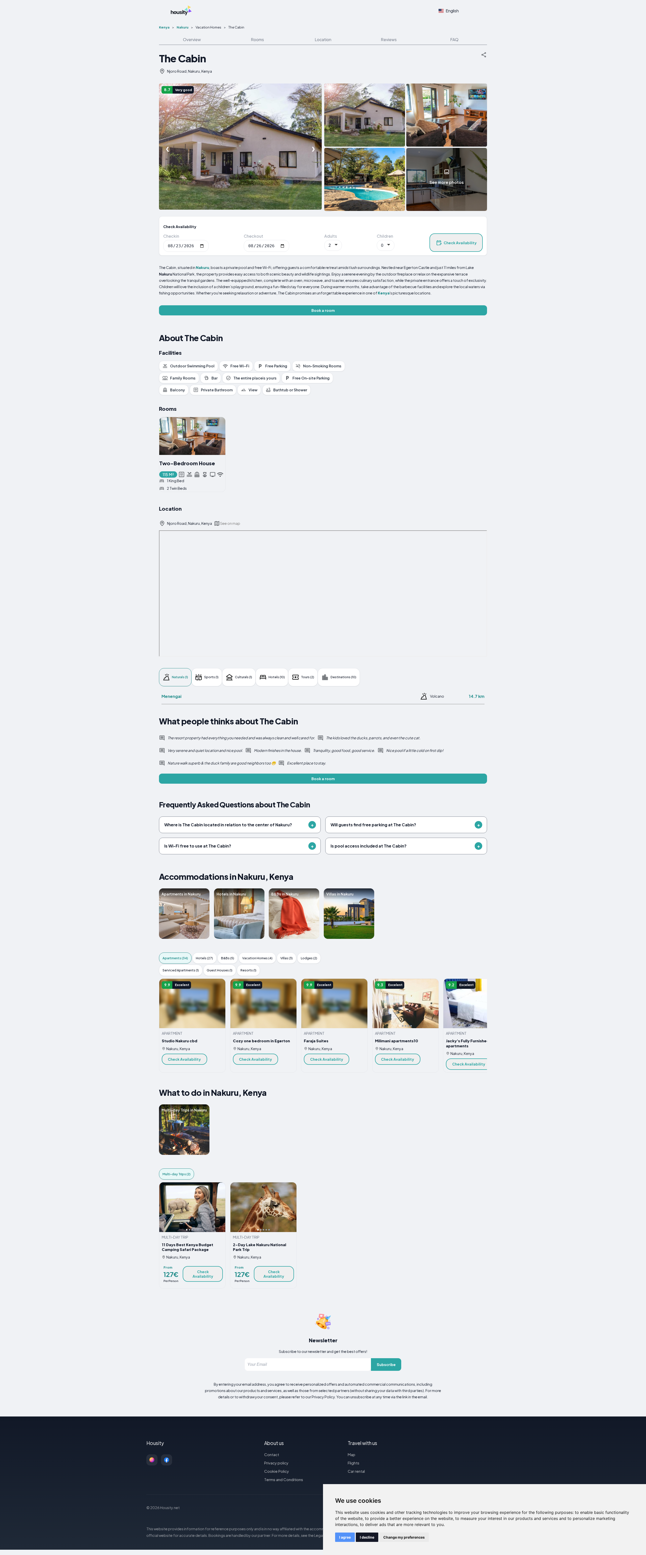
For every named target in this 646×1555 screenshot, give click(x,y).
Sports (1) (211, 677)
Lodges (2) (309, 958)
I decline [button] (367, 1537)
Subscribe (386, 1364)
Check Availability (460, 242)
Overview (192, 39)
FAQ (454, 39)
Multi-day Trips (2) (177, 1174)
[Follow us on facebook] (166, 1459)
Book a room (323, 310)
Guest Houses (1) (219, 970)
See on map (230, 523)
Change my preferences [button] (404, 1537)
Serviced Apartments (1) (181, 970)
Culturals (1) (243, 677)
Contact (271, 1454)
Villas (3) (286, 958)
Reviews (389, 39)
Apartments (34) (175, 958)
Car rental (356, 1471)
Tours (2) (307, 677)
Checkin (171, 236)
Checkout (253, 236)
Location (323, 39)
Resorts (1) (248, 970)
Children (385, 236)
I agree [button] (345, 1537)
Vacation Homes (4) (257, 958)
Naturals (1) (180, 677)
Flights (353, 1462)
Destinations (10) (343, 677)
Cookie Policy (276, 1471)
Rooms (257, 39)
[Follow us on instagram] (151, 1459)
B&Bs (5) (227, 958)
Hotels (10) (276, 677)
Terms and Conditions (283, 1479)
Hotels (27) (204, 958)
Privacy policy (276, 1462)
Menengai (171, 696)
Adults (330, 236)
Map (351, 1454)
